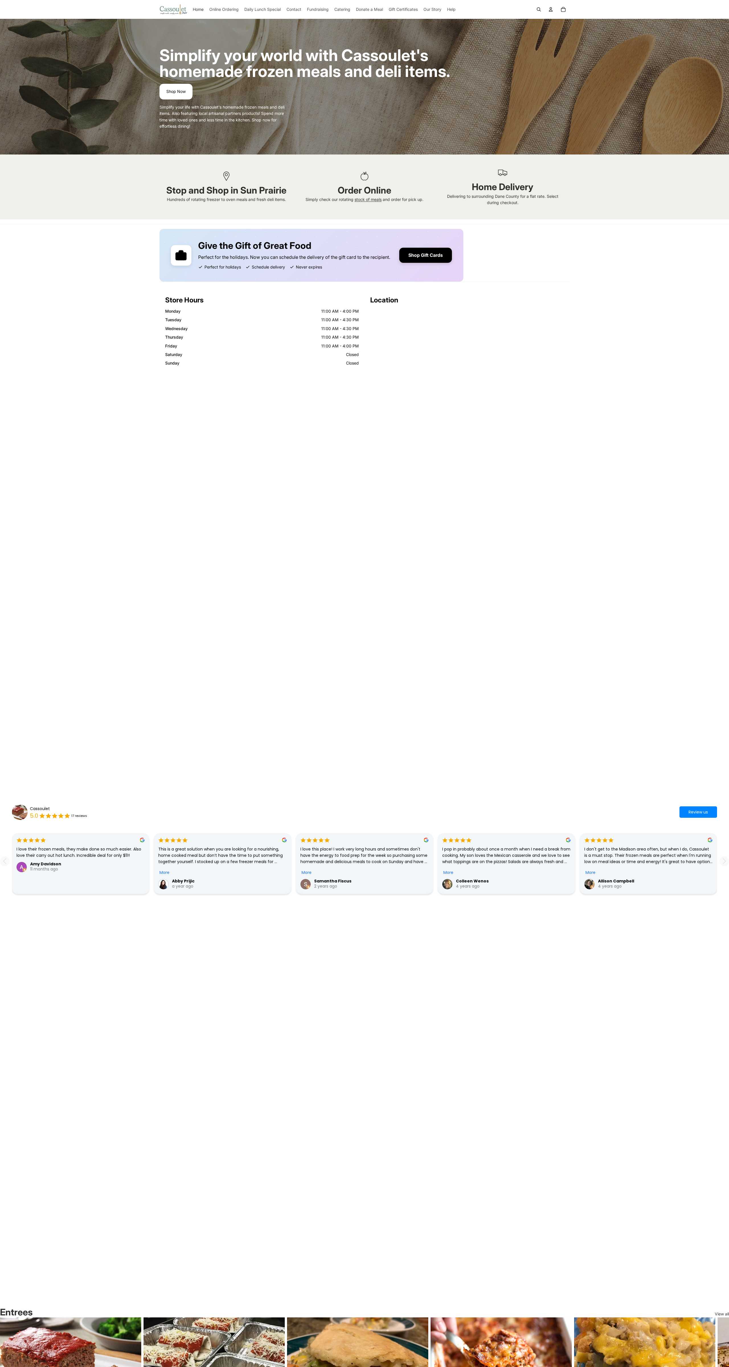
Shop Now (176, 91)
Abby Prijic (183, 881)
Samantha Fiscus (332, 881)
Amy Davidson (45, 864)
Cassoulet (40, 808)
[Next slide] (724, 861)
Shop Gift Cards (425, 255)
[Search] (539, 9)
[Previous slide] (4, 861)
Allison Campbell (616, 881)
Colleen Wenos (472, 881)
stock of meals (368, 199)
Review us (698, 812)
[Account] (550, 9)
